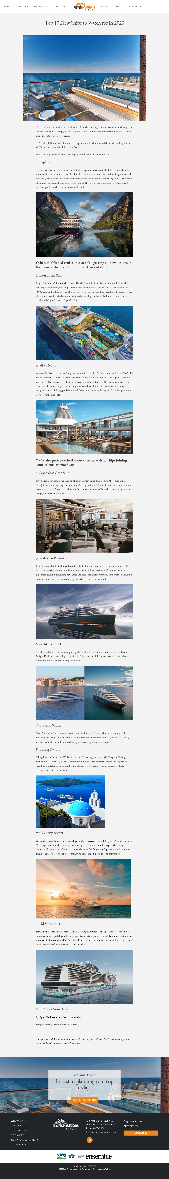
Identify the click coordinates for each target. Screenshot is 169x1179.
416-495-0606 (97, 1128)
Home (7, 7)
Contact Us (135, 7)
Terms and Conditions (25, 1140)
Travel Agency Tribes (102, 1169)
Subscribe (141, 1133)
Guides (104, 7)
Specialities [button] (40, 7)
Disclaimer (17, 1135)
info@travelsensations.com (102, 1132)
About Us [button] (21, 7)
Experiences (61, 7)
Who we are (18, 1121)
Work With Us (84, 1100)
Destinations (19, 1130)
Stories (119, 7)
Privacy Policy (20, 1144)
